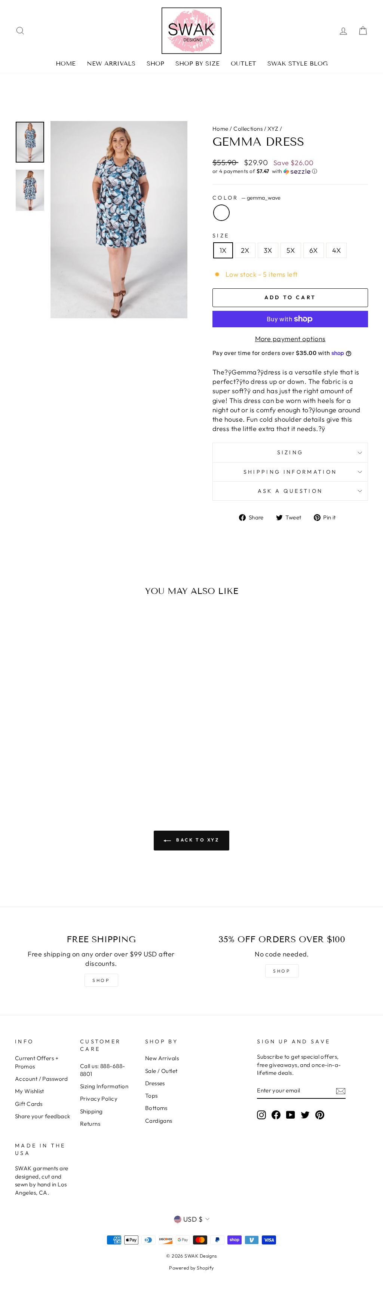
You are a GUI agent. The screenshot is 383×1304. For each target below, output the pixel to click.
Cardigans (158, 1120)
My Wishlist (29, 1091)
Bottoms (156, 1108)
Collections (248, 128)
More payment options (290, 338)
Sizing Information (104, 1086)
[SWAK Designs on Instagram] (261, 1114)
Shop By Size (197, 63)
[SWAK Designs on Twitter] (305, 1114)
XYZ (272, 128)
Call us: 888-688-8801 (102, 1069)
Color (246, 197)
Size (220, 235)
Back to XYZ (196, 840)
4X (336, 250)
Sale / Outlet (161, 1070)
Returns (90, 1123)
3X (268, 250)
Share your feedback (42, 1116)
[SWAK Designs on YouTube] (290, 1114)
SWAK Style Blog (297, 63)
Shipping (91, 1111)
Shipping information (290, 471)
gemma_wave (221, 212)
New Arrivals (111, 63)
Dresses (155, 1083)
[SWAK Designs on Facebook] (276, 1114)
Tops (151, 1095)
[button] (290, 171)
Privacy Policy (98, 1098)
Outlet (243, 63)
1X (223, 250)
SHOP (101, 980)
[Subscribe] (341, 1091)
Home (66, 63)
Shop (155, 63)
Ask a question (290, 491)
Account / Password (41, 1078)
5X (291, 250)
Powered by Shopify (191, 1268)
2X (245, 250)
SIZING (290, 452)
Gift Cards (29, 1103)
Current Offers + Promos (36, 1062)
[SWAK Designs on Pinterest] (319, 1114)
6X (313, 250)
